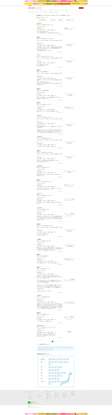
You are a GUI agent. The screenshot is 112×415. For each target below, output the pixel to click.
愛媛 (55, 378)
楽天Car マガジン (49, 397)
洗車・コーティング (36, 12)
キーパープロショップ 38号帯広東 (69, 172)
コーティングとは (46, 10)
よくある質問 (66, 10)
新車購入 (56, 393)
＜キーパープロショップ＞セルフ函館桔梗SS (69, 246)
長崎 (55, 381)
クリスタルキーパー (45, 12)
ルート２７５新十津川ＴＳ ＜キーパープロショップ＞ (69, 303)
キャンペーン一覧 (57, 10)
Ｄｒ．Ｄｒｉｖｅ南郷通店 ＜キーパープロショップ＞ (69, 280)
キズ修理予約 (56, 394)
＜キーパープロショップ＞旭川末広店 (69, 45)
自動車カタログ (56, 397)
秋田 (61, 359)
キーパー (41, 12)
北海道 (50, 359)
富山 (55, 367)
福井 (61, 367)
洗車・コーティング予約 (66, 394)
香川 (52, 378)
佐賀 (52, 381)
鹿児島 (67, 381)
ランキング (61, 10)
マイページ (33, 10)
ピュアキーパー (40, 347)
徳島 (49, 378)
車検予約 (48, 394)
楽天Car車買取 (64, 393)
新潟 (49, 367)
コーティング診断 (51, 10)
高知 (58, 378)
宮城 (59, 359)
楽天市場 (82, 5)
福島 (67, 359)
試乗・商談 (48, 393)
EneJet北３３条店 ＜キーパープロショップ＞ (69, 108)
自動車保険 (64, 397)
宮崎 (64, 381)
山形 (64, 359)
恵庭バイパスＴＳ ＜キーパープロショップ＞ (69, 186)
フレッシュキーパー (54, 347)
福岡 (49, 381)
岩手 (56, 359)
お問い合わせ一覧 (35, 407)
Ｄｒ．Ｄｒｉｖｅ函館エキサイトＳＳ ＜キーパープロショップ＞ (69, 214)
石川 (58, 367)
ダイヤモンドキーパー (61, 347)
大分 (61, 381)
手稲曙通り (69, 331)
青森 (53, 359)
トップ (29, 10)
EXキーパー (50, 349)
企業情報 (72, 393)
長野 (52, 367)
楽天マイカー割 (48, 398)
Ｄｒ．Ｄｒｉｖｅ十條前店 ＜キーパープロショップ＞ (69, 199)
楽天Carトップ (31, 12)
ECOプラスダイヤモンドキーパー (43, 349)
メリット (37, 10)
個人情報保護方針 (73, 394)
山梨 (49, 364)
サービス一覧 (29, 407)
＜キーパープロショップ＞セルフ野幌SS (69, 94)
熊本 (58, 381)
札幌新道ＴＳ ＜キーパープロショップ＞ (69, 29)
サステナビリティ (40, 407)
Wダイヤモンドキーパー (69, 347)
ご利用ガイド (40, 10)
